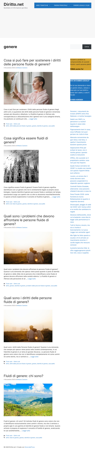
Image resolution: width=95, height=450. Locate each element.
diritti (7, 126)
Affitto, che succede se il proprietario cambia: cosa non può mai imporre (79, 160)
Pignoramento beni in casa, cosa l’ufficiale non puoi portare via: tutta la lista (80, 132)
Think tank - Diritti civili (13, 124)
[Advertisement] (47, 25)
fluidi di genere (17, 204)
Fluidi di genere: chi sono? (23, 376)
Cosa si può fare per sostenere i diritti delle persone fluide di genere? (32, 62)
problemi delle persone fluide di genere (38, 285)
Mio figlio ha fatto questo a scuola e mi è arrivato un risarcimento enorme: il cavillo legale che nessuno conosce (80, 240)
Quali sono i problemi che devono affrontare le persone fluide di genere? (29, 220)
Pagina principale (60, 5)
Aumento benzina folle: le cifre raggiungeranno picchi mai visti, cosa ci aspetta (80, 250)
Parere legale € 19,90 (81, 5)
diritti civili (9, 204)
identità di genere (42, 126)
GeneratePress (30, 447)
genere (34, 126)
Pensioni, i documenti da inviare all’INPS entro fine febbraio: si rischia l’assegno (80, 113)
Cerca (87, 47)
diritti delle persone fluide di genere (20, 126)
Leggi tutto (33, 119)
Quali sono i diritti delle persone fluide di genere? (28, 300)
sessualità (51, 126)
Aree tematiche (42, 5)
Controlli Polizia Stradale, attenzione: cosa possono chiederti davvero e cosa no (80, 188)
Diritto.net (14, 4)
